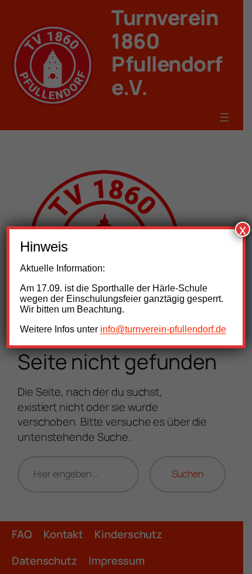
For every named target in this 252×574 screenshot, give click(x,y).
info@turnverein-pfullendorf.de (163, 329)
